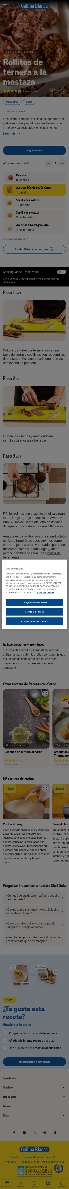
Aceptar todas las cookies (34, 621)
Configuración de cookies (34, 602)
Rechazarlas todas (34, 611)
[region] (34, 594)
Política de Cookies (45, 592)
